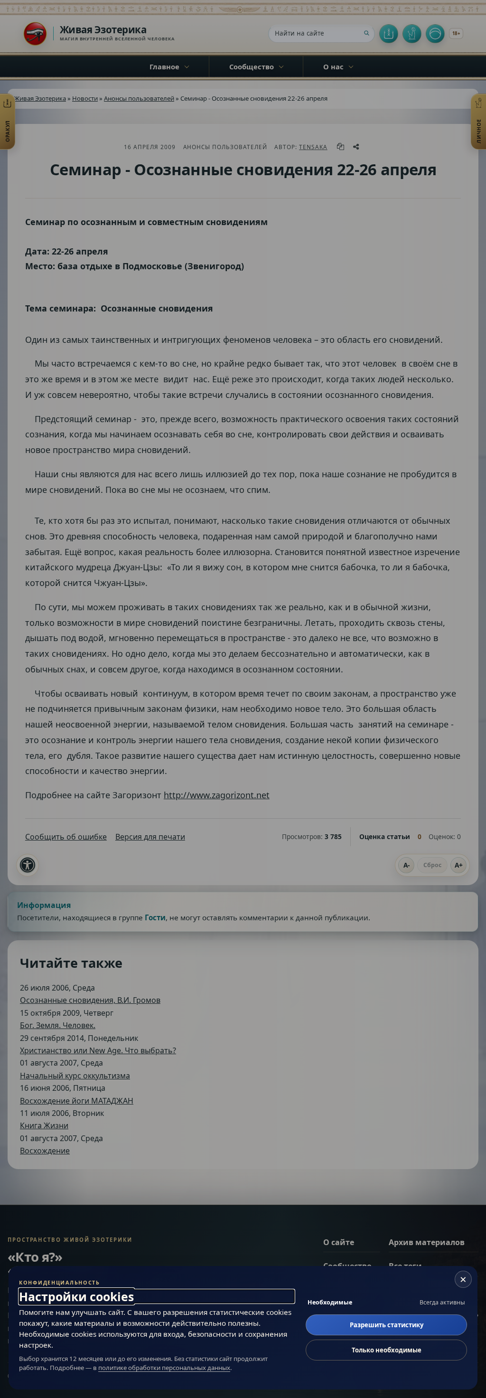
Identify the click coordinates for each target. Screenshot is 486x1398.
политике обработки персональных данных (164, 1367)
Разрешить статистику (386, 1325)
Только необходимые (386, 1350)
